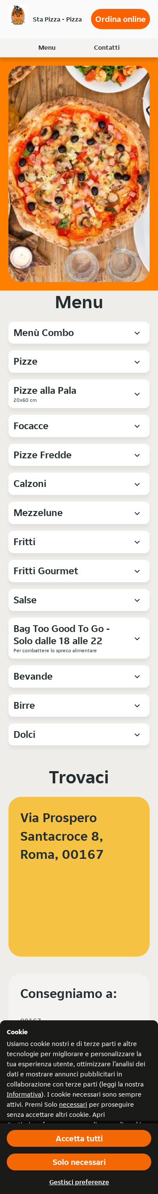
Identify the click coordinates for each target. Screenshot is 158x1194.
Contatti (107, 47)
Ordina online (120, 18)
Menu (47, 47)
